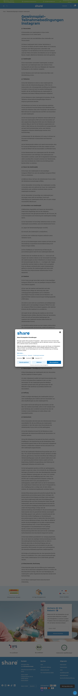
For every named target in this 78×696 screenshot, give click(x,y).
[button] (75, 693)
